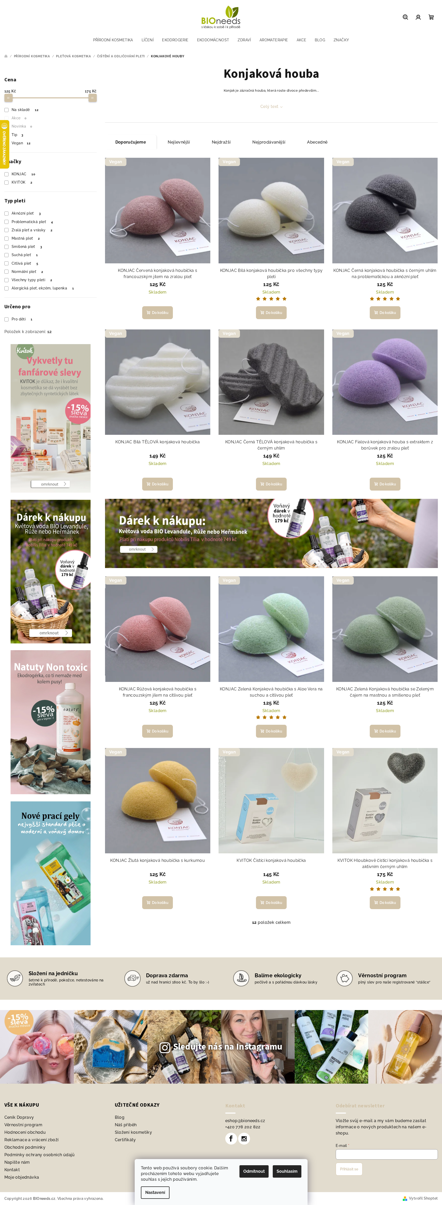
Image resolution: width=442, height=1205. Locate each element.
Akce (19, 118)
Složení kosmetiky (133, 1132)
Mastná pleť (26, 238)
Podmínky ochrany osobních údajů (39, 1154)
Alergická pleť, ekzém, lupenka (43, 288)
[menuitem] (113, 40)
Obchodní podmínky (25, 1147)
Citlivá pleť (25, 263)
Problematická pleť (32, 222)
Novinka (22, 126)
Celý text (269, 106)
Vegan (21, 143)
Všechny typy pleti (32, 280)
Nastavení (155, 1192)
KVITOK (22, 182)
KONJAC (23, 174)
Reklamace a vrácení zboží (31, 1139)
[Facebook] (231, 1139)
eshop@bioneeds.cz (245, 1120)
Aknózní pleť (26, 213)
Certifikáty (125, 1139)
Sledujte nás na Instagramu (228, 1046)
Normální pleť (27, 272)
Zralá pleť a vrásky (32, 230)
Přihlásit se (349, 1169)
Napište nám (17, 1162)
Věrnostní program (23, 1124)
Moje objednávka (21, 1177)
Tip (17, 135)
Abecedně (317, 142)
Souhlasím (287, 1171)
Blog (120, 1117)
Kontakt (12, 1169)
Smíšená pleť (27, 247)
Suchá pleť (25, 255)
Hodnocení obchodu (25, 1132)
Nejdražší (221, 142)
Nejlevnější (179, 142)
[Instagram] (244, 1139)
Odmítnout (254, 1171)
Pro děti (22, 319)
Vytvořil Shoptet (423, 1198)
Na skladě (25, 110)
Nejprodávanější (268, 142)
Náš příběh (126, 1124)
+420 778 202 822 (243, 1126)
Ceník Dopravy (19, 1117)
